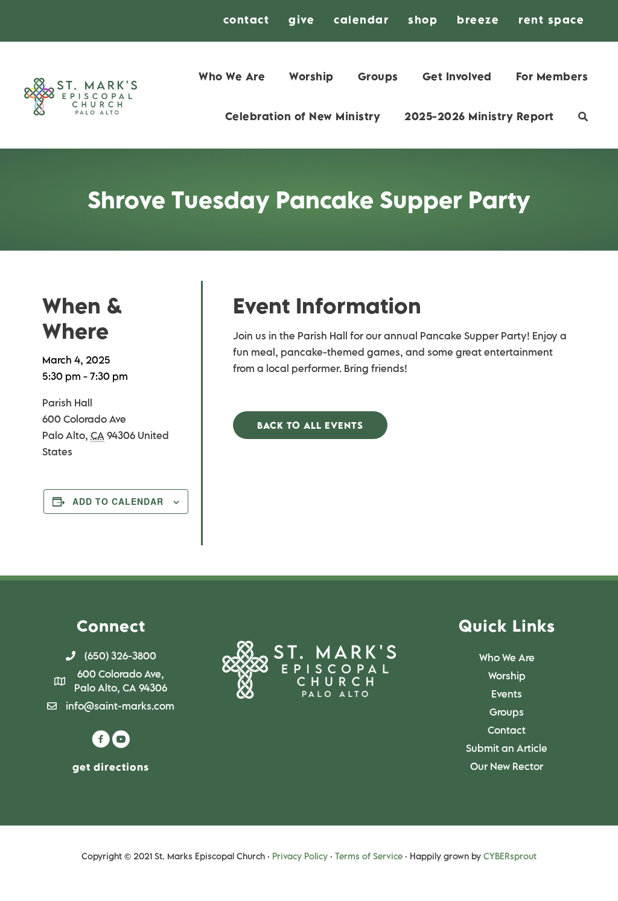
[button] (310, 425)
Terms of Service (369, 856)
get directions (110, 767)
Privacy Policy (300, 856)
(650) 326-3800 (120, 656)
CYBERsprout (510, 856)
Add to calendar (118, 501)
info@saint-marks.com (120, 706)
